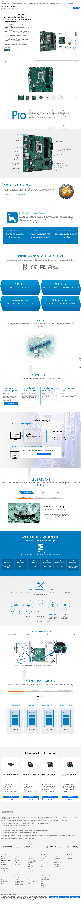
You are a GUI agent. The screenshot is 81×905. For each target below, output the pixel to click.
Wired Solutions (30, 856)
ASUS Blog (43, 887)
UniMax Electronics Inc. (45, 870)
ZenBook (42, 885)
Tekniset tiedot (10, 8)
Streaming (29, 872)
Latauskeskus (56, 864)
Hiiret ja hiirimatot (31, 868)
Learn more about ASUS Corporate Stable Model (14, 194)
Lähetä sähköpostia (57, 858)
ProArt (42, 883)
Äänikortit (16, 873)
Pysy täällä (33, 453)
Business (78, 1)
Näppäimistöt (30, 866)
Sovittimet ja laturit (31, 877)
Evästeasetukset (53, 897)
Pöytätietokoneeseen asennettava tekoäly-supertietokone (32, 861)
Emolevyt (16, 862)
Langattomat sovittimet (18, 884)
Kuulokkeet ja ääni (31, 870)
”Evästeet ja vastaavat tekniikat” (7, 903)
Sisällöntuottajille (4, 868)
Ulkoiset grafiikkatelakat (19, 872)
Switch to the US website (44, 453)
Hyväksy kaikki (75, 897)
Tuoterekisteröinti (57, 862)
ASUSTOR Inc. (43, 864)
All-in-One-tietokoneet (5, 877)
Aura (42, 891)
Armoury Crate (44, 889)
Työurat (42, 858)
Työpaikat (43, 866)
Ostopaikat (76, 7)
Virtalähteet (16, 870)
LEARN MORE (11, 403)
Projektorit (16, 856)
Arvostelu (16, 8)
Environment (69, 858)
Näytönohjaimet (17, 864)
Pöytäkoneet (3, 879)
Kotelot (15, 866)
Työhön (2, 866)
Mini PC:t (3, 883)
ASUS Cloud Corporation (45, 868)
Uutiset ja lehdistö (44, 862)
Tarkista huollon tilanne (58, 871)
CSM (18, 852)
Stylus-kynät (30, 883)
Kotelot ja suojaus (31, 875)
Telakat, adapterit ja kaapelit (33, 879)
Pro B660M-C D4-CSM (8, 6)
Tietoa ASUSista (44, 856)
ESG (42, 860)
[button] (73, 1)
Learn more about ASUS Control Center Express (29, 222)
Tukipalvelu (56, 856)
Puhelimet (3, 858)
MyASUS (55, 870)
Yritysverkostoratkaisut (32, 858)
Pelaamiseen (3, 864)
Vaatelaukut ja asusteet (32, 874)
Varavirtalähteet (31, 881)
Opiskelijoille (3, 870)
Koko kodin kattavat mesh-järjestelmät (19, 882)
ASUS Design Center (45, 879)
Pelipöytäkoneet (4, 881)
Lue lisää (11, 799)
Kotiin (2, 862)
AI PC (42, 873)
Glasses (15, 858)
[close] (59, 448)
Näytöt (2, 875)
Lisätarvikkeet (4, 872)
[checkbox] (76, 59)
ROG (42, 881)
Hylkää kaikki (64, 897)
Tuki (20, 8)
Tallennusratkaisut (17, 875)
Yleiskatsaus (3, 8)
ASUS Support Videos (58, 866)
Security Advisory (57, 868)
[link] (3, 3)
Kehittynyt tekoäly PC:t (45, 875)
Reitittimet (16, 879)
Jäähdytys (16, 868)
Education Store (44, 877)
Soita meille (56, 860)
